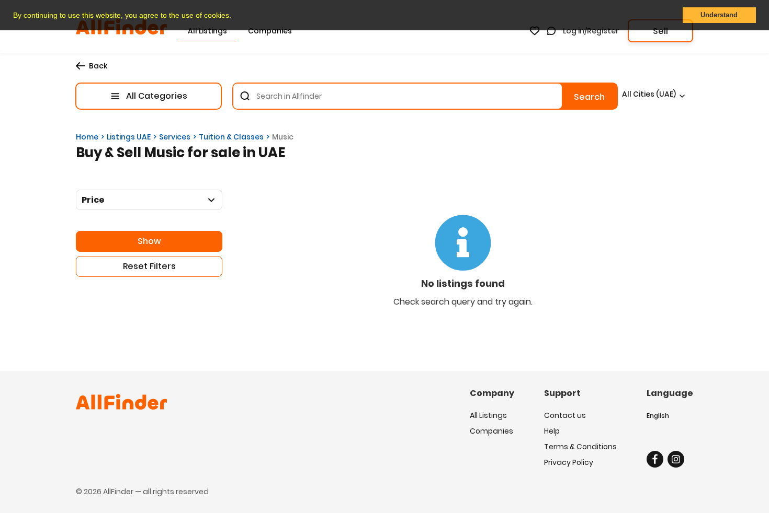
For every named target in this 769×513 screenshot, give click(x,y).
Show (149, 241)
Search (589, 97)
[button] (234, 16)
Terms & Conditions (580, 446)
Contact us (565, 415)
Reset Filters (149, 266)
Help (552, 431)
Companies (491, 431)
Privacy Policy (568, 462)
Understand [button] (719, 15)
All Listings (488, 415)
